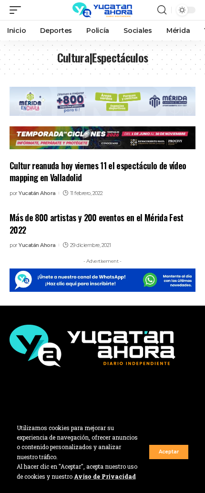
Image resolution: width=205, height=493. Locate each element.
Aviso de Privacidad (105, 476)
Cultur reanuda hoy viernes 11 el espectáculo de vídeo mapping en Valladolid (98, 171)
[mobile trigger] (18, 10)
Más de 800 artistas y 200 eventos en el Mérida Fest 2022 (97, 223)
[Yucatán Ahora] (102, 10)
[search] (162, 10)
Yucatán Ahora (37, 193)
